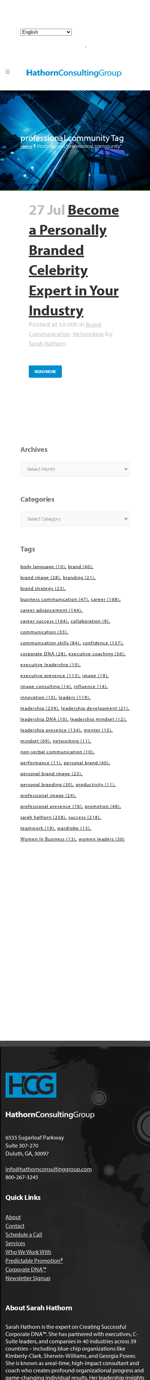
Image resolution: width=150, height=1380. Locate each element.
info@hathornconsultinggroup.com (78, 17)
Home (26, 146)
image (94, 675)
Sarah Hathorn (47, 343)
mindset (35, 741)
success (84, 817)
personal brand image (50, 773)
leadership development (94, 708)
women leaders (102, 839)
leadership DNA (43, 719)
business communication (54, 599)
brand (80, 566)
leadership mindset (97, 719)
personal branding (46, 784)
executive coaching (96, 653)
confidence (102, 643)
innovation (38, 697)
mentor (97, 730)
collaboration (90, 621)
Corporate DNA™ (25, 1269)
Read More (45, 371)
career (105, 599)
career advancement (50, 610)
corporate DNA (43, 653)
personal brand (86, 762)
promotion (102, 806)
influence (90, 686)
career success (44, 621)
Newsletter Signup (27, 1278)
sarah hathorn (43, 817)
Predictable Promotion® (34, 1260)
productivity (95, 784)
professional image (47, 795)
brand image (40, 577)
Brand (93, 324)
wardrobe (73, 828)
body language (42, 566)
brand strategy (42, 588)
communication (43, 632)
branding (78, 577)
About (13, 1217)
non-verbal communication (56, 751)
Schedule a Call (23, 1234)
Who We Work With (28, 1251)
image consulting (45, 686)
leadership (39, 708)
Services (15, 1243)
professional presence (51, 806)
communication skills (50, 643)
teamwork (37, 828)
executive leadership (49, 664)
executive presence (49, 675)
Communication (49, 333)
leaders (74, 697)
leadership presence (50, 730)
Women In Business (48, 839)
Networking (88, 333)
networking (71, 741)
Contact (14, 1225)
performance (40, 762)
